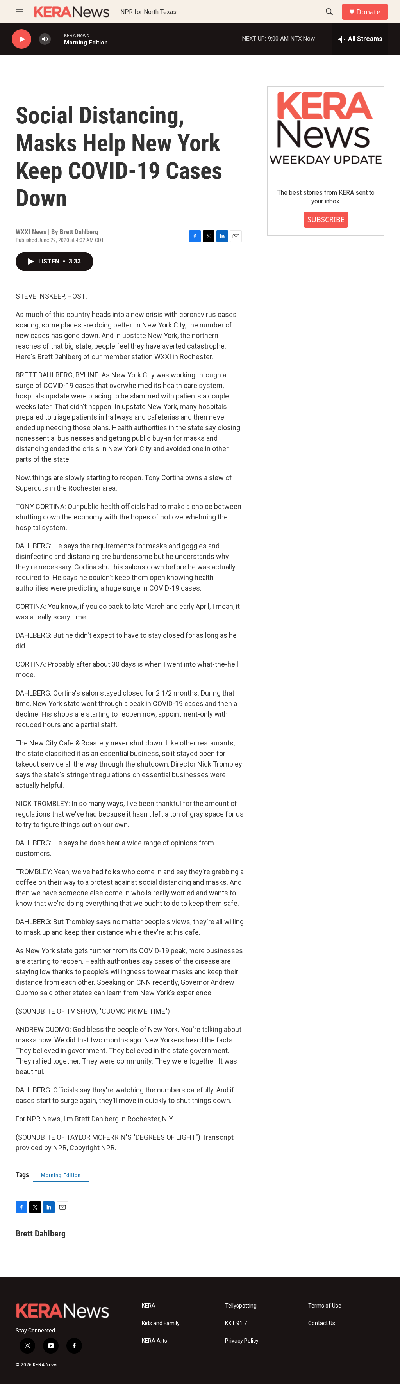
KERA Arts (154, 1341)
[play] (21, 39)
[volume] (45, 39)
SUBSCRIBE (326, 219)
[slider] (57, 39)
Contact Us (321, 1323)
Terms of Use (324, 1306)
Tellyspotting (241, 1306)
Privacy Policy (242, 1341)
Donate (368, 12)
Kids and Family (161, 1323)
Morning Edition (61, 1175)
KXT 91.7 (236, 1323)
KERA (148, 1306)
